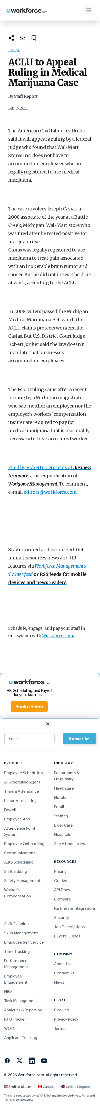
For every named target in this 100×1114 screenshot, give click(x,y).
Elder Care (63, 825)
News (59, 982)
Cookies (61, 1010)
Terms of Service (14, 1099)
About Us (62, 963)
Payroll (10, 809)
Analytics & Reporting (23, 1010)
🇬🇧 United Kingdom (76, 1086)
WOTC (10, 1028)
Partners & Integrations (75, 908)
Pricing (60, 871)
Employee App (17, 819)
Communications (19, 852)
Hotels (60, 797)
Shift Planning (16, 923)
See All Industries (69, 843)
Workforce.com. (58, 635)
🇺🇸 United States (18, 1086)
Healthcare (64, 788)
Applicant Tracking (20, 1037)
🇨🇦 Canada (46, 1086)
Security (61, 917)
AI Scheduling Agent (22, 782)
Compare (62, 899)
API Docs (62, 889)
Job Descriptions (69, 926)
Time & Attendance (21, 791)
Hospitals (62, 834)
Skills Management (21, 933)
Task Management (20, 1000)
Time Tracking (17, 951)
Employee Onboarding (24, 843)
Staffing (61, 815)
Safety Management (22, 880)
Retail (59, 806)
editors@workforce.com (50, 492)
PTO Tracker (15, 1019)
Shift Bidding (15, 871)
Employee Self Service (24, 942)
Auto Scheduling (19, 862)
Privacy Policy (66, 1019)
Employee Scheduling (23, 772)
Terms (59, 1028)
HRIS (8, 991)
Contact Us (64, 973)
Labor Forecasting (20, 800)
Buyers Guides (67, 936)
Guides (60, 880)
